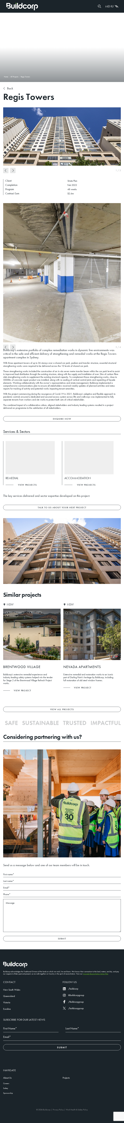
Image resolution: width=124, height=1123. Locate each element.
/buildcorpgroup (76, 1008)
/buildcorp (73, 988)
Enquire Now (62, 418)
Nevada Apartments (81, 666)
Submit (62, 938)
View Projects (27, 485)
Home (22, 6)
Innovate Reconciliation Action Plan (95, 974)
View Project (21, 690)
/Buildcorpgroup (76, 1001)
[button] (99, 6)
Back (10, 88)
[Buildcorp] (15, 964)
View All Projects (62, 709)
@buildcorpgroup (76, 995)
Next (12, 170)
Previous (5, 170)
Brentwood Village (21, 666)
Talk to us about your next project (62, 507)
